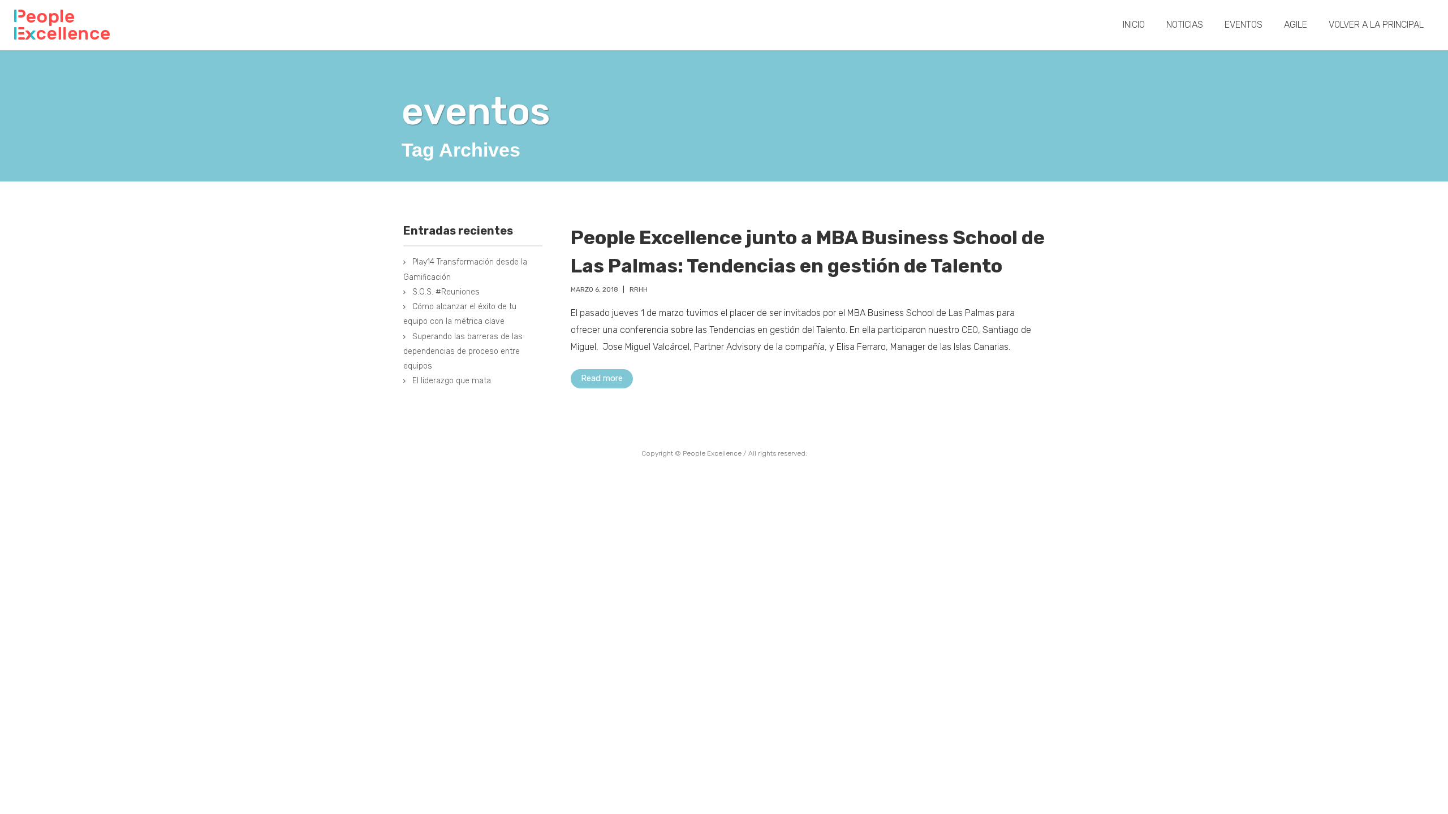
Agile (1295, 24)
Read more (602, 378)
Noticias (1184, 24)
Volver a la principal (1376, 24)
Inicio (1134, 24)
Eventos (1243, 24)
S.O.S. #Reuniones (446, 292)
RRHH (639, 289)
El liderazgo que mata (451, 381)
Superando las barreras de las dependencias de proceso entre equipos (463, 351)
